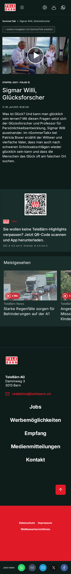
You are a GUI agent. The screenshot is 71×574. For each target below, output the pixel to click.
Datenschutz (27, 522)
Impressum (45, 522)
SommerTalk (9, 21)
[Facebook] (64, 567)
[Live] (45, 7)
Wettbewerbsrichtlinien (35, 529)
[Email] (43, 567)
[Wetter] (54, 7)
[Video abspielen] (35, 55)
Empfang (35, 433)
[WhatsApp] (21, 567)
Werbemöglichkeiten (35, 420)
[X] (53, 567)
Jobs (35, 407)
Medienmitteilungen (35, 446)
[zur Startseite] (10, 7)
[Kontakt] (63, 7)
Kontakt (35, 460)
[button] (32, 567)
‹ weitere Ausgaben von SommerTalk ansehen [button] (29, 29)
